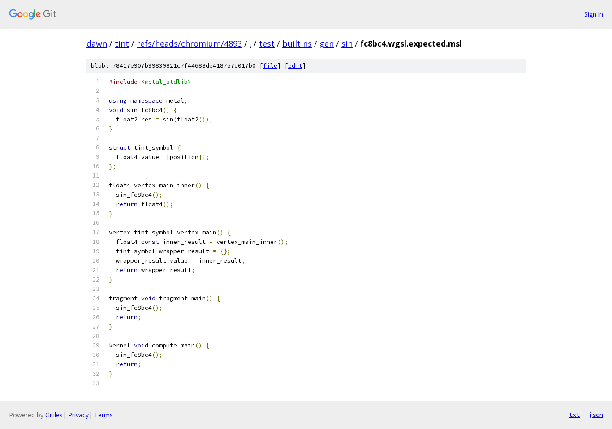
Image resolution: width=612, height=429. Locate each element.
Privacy (78, 415)
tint (122, 43)
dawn (96, 43)
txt (574, 415)
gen (326, 43)
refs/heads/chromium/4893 (189, 43)
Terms (103, 415)
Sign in (593, 14)
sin (347, 43)
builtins (297, 43)
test (267, 43)
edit (295, 65)
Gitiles (54, 415)
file (270, 65)
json (596, 415)
